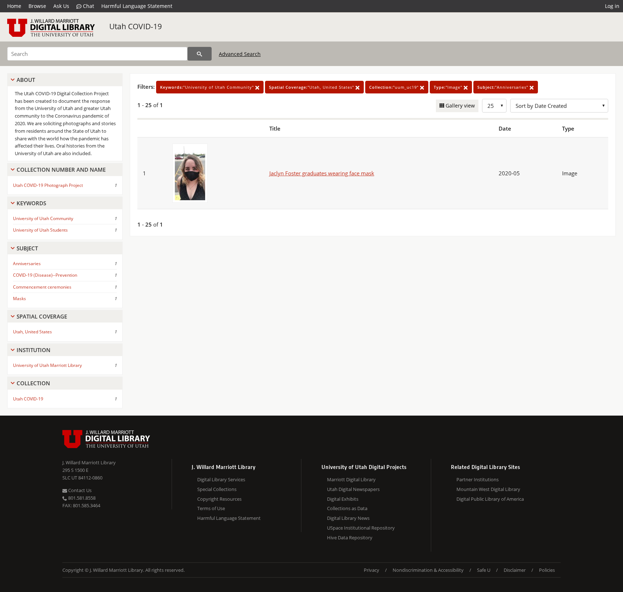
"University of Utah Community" (207, 87)
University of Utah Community (43, 218)
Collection (33, 383)
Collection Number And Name (61, 169)
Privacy (371, 570)
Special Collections (217, 489)
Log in (612, 6)
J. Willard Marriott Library (89, 462)
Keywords (31, 203)
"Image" (449, 87)
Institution (33, 350)
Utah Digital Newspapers (353, 489)
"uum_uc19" (394, 87)
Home (14, 6)
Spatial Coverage (42, 316)
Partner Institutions (477, 479)
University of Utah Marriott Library (47, 365)
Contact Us (79, 490)
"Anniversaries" (503, 87)
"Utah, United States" (312, 87)
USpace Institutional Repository (361, 528)
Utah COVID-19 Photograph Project (48, 185)
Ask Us (61, 6)
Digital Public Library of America (490, 499)
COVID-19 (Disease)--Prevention (45, 275)
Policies (547, 570)
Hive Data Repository (349, 537)
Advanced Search (240, 54)
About (26, 79)
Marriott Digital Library (351, 479)
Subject (27, 248)
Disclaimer (515, 570)
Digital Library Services (221, 479)
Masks (19, 298)
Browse (37, 6)
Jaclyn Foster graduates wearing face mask (321, 173)
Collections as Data (347, 508)
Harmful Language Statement (136, 6)
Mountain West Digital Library (488, 489)
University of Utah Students (40, 230)
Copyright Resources (219, 499)
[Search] (199, 54)
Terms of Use (211, 508)
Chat (87, 6)
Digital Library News (348, 518)
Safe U (483, 570)
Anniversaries (27, 263)
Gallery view (459, 105)
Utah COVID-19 (135, 26)
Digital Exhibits (342, 499)
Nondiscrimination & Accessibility (428, 570)
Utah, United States (32, 332)
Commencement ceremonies (42, 287)
